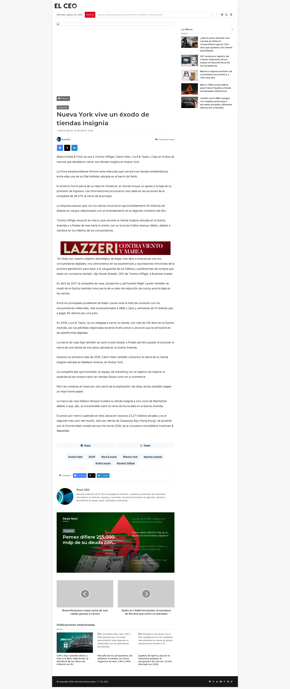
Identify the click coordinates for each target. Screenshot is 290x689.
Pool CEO (66, 139)
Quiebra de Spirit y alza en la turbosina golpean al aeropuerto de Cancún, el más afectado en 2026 (155, 660)
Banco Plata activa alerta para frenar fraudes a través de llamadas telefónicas (215, 87)
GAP (92, 456)
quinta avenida (153, 456)
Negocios (62, 107)
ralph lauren (104, 463)
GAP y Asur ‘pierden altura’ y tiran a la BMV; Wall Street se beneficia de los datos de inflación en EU (72, 660)
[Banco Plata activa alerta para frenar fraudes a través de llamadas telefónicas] (189, 89)
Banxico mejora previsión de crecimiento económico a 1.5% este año (129, 14)
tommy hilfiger (126, 463)
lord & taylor (110, 456)
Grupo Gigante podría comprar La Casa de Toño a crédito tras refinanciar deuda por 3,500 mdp (94, 539)
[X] (67, 148)
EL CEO (104, 681)
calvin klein (76, 456)
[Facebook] (60, 148)
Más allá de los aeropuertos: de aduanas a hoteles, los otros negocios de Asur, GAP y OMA (114, 658)
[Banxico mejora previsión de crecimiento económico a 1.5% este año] (189, 75)
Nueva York (131, 456)
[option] (115, 542)
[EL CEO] (65, 6)
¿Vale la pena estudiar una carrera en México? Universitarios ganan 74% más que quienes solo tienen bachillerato (216, 44)
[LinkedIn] (74, 148)
